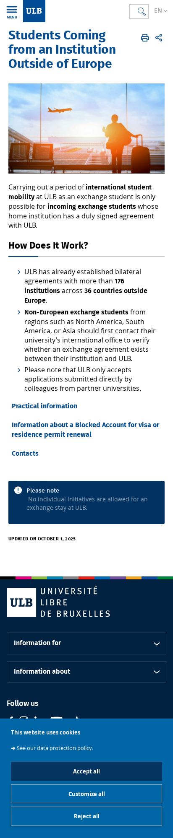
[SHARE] (159, 37)
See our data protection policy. (55, 748)
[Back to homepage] (34, 11)
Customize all (86, 794)
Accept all (86, 771)
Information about (42, 671)
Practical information (44, 406)
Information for (37, 643)
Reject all (87, 816)
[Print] (145, 37)
